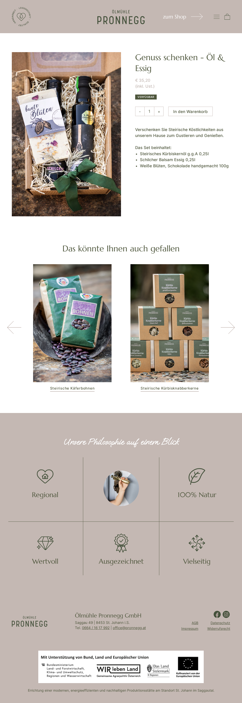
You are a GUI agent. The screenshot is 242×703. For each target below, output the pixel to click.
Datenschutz (220, 623)
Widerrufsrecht (218, 628)
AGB (195, 623)
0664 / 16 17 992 (96, 628)
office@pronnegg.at (129, 628)
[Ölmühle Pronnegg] (21, 17)
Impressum (189, 628)
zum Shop (174, 17)
